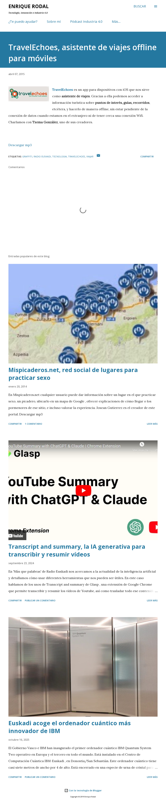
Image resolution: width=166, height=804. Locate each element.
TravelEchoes (76, 156)
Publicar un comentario (40, 600)
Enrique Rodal (28, 6)
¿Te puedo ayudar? (22, 21)
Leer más (152, 423)
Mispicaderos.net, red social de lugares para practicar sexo (73, 374)
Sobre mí (54, 21)
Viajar (89, 156)
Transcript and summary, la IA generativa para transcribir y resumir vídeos (76, 550)
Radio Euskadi (42, 156)
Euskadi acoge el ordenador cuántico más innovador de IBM (69, 727)
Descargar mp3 (20, 145)
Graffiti (27, 156)
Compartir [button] (147, 156)
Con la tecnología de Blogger (85, 790)
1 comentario (33, 423)
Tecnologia (59, 156)
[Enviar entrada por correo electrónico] (98, 156)
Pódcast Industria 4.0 (86, 21)
